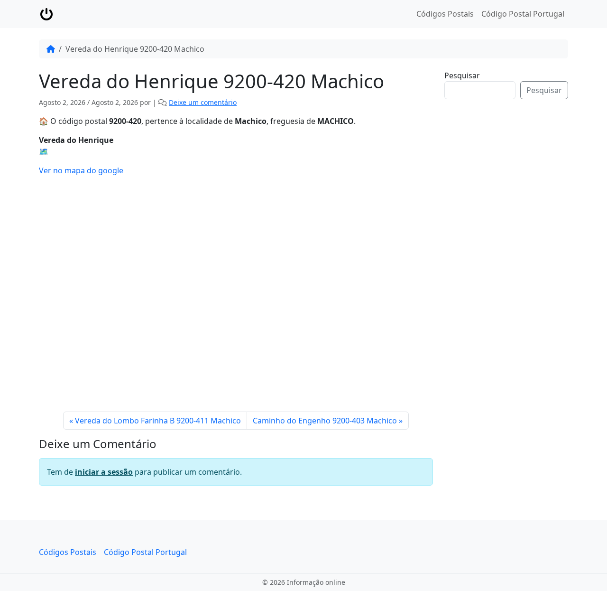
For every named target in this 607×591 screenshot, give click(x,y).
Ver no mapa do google (81, 170)
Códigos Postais (445, 14)
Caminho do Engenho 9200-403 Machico (325, 420)
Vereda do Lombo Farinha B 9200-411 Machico (158, 420)
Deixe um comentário (203, 102)
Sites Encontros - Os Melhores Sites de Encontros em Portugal (514, 253)
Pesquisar (462, 75)
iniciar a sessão (104, 472)
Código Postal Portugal (522, 14)
